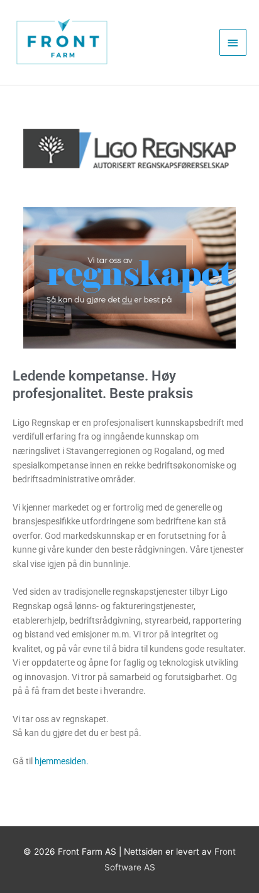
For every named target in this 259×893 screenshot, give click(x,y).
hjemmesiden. (62, 761)
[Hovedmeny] (233, 42)
